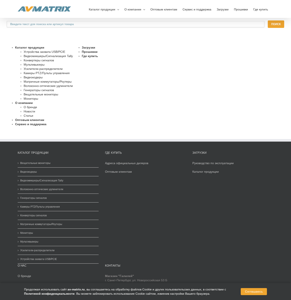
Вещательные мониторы (41, 94)
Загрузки (223, 9)
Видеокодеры (33, 77)
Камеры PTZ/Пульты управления (47, 73)
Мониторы (31, 98)
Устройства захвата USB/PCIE (44, 51)
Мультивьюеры (34, 64)
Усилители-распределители (43, 68)
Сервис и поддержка (197, 9)
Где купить (260, 9)
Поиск (276, 24)
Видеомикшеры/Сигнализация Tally (48, 56)
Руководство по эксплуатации (213, 163)
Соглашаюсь (254, 291)
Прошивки (241, 9)
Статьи (28, 115)
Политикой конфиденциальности (49, 293)
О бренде (30, 107)
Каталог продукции (29, 47)
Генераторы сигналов (39, 90)
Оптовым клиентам (163, 9)
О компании (24, 103)
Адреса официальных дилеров (126, 163)
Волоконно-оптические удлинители (48, 86)
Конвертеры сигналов (39, 60)
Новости (29, 111)
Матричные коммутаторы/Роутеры (48, 81)
